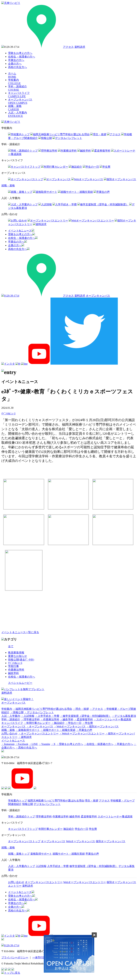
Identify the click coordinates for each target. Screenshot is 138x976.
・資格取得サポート (27, 730)
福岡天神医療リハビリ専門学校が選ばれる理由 (61, 134)
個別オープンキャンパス (121, 179)
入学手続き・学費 (66, 204)
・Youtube (44, 744)
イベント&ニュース (20, 230)
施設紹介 (76, 166)
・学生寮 (87, 723)
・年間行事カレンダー (37, 723)
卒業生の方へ (16, 60)
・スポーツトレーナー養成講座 (112, 719)
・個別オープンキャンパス (102, 726)
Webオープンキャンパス (88, 179)
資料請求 (79, 46)
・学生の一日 (73, 723)
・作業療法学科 (49, 719)
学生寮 (106, 166)
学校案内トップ (20, 134)
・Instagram (7, 744)
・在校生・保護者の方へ (98, 744)
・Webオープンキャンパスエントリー (82, 733)
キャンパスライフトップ (25, 166)
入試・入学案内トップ (24, 204)
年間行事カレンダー (56, 166)
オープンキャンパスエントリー (49, 220)
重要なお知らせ (17, 656)
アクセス (68, 46)
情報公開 (46, 138)
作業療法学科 (69, 150)
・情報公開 (17, 712)
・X (53, 744)
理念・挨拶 (99, 134)
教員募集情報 (16, 652)
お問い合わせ (19, 220)
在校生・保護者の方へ (21, 56)
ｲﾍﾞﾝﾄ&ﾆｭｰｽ (15, 663)
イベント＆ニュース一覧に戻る (20, 632)
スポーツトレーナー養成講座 (115, 816)
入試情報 (46, 204)
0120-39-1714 (11, 295)
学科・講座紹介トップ (24, 150)
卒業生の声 (103, 191)
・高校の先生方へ (26, 747)
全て (10, 646)
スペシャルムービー (20, 682)
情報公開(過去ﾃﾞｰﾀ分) (21, 659)
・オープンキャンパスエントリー (38, 733)
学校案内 (6, 708)
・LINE (33, 744)
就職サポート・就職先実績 (77, 191)
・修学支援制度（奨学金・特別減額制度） (85, 715)
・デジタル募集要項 (124, 715)
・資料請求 (25, 737)
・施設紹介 (58, 723)
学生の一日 (92, 166)
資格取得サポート (46, 191)
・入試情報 (27, 715)
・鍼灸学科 (66, 719)
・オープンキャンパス (39, 726)
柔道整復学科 (102, 150)
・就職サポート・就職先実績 (57, 730)
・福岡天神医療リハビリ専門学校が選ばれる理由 (42, 708)
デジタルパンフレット (68, 138)
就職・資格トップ (21, 191)
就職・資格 (8, 185)
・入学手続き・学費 (47, 715)
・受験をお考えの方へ (69, 744)
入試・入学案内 (10, 715)
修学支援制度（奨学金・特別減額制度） (104, 204)
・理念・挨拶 (81, 708)
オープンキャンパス (58, 179)
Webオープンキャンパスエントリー (92, 220)
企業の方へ (15, 63)
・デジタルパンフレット (39, 712)
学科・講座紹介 (10, 719)
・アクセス (96, 708)
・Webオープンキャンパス (70, 726)
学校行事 (13, 666)
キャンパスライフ (12, 723)
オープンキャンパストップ (27, 179)
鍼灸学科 (85, 150)
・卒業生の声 (84, 730)
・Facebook (21, 744)
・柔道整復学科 (83, 719)
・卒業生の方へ (123, 744)
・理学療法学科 (30, 719)
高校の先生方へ (17, 67)
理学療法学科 (49, 150)
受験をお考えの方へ (20, 53)
